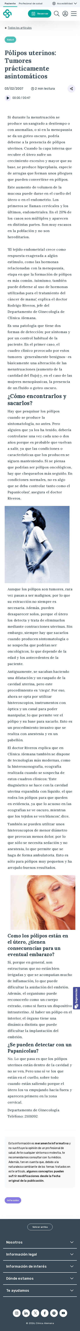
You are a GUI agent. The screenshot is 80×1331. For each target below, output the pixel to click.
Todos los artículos (20, 28)
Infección (13, 1200)
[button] (76, 998)
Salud (10, 39)
